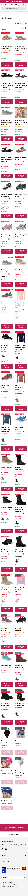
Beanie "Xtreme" (6, 771)
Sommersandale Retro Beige (6, 47)
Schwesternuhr (8, 882)
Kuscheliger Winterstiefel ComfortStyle (19, 510)
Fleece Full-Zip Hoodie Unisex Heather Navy (6, 429)
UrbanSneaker (19, 270)
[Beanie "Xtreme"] (7, 763)
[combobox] (14, 8)
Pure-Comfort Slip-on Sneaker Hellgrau (6, 122)
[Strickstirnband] (7, 792)
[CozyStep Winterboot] (7, 695)
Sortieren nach (5, 27)
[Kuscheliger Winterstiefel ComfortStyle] (21, 499)
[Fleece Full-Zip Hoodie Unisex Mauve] (21, 377)
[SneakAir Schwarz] (21, 620)
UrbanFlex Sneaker (4, 346)
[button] (22, 5)
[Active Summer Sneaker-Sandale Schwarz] (7, 149)
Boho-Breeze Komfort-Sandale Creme (21, 122)
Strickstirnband (6, 801)
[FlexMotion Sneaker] (7, 620)
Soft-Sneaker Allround (5, 271)
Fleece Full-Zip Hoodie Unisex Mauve (20, 387)
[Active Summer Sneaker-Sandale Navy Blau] (21, 75)
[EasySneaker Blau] (21, 419)
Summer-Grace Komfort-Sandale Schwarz (7, 85)
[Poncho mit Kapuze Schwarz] (7, 733)
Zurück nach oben (14, 834)
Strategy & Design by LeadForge (9, 886)
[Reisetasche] (21, 733)
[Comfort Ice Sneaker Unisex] (7, 541)
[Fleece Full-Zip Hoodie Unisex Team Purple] (21, 337)
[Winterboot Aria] (7, 499)
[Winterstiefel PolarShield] (21, 541)
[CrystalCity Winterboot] (21, 657)
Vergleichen (18, 23)
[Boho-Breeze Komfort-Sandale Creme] (21, 112)
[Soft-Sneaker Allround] (7, 262)
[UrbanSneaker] (21, 262)
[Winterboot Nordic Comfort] (7, 580)
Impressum (9, 884)
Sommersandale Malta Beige (6, 196)
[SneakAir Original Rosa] (7, 226)
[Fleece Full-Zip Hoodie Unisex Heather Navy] (7, 419)
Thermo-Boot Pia (6, 467)
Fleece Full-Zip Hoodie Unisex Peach (20, 305)
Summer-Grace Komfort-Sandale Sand (21, 48)
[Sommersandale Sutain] (21, 149)
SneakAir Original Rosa (7, 236)
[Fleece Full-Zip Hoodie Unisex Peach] (21, 295)
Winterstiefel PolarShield (19, 551)
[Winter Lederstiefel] (21, 459)
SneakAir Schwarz (18, 629)
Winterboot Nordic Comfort (6, 589)
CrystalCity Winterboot (19, 667)
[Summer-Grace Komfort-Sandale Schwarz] (7, 75)
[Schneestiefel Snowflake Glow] (21, 695)
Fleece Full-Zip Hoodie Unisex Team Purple (20, 347)
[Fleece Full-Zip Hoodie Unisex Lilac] (21, 580)
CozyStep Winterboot (5, 704)
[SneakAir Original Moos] (21, 186)
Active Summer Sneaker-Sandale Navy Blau (21, 85)
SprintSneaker (6, 666)
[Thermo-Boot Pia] (7, 459)
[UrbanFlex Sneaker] (7, 337)
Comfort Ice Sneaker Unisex (6, 551)
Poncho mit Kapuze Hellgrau (20, 772)
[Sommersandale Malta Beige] (7, 186)
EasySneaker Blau (19, 428)
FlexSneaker (5, 303)
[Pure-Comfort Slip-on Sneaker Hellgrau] (7, 112)
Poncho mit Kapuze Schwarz (6, 742)
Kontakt (3, 884)
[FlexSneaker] (7, 295)
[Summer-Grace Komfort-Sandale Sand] (21, 38)
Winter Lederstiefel (19, 468)
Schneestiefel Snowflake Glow (20, 704)
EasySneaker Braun (5, 386)
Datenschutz (20, 884)
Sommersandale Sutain (20, 159)
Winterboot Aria (6, 508)
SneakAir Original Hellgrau (21, 236)
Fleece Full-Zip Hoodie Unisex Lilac (20, 590)
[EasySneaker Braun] (7, 377)
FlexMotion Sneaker (4, 629)
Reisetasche (19, 741)
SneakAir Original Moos (21, 196)
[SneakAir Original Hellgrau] (21, 226)
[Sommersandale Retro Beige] (7, 38)
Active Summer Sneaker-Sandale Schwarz (7, 160)
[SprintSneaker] (7, 657)
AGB (14, 884)
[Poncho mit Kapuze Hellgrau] (21, 763)
